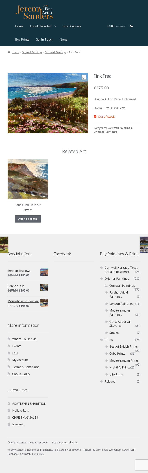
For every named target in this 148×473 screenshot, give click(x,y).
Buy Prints (22, 39)
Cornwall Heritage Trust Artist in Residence (121, 270)
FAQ (15, 353)
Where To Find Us (24, 339)
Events (16, 346)
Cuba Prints (117, 354)
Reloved (110, 381)
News (63, 39)
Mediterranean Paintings (119, 312)
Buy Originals (72, 26)
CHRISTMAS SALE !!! (25, 417)
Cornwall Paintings (55, 52)
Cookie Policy (21, 374)
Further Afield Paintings (118, 294)
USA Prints (116, 374)
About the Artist (40, 26)
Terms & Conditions (25, 367)
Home (19, 26)
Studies (114, 333)
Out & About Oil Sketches (119, 324)
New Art (17, 424)
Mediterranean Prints (124, 361)
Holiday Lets (20, 410)
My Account (20, 360)
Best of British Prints (123, 346)
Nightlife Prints (119, 367)
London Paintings (121, 304)
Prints (109, 340)
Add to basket (27, 218)
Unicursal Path (68, 442)
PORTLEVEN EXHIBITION (29, 404)
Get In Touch (44, 39)
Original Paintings (32, 52)
